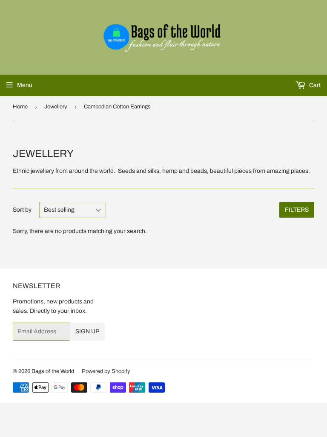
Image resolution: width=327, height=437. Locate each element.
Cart (314, 85)
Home (20, 107)
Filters (297, 210)
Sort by (22, 210)
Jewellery (55, 107)
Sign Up (87, 331)
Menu (24, 85)
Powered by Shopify (106, 371)
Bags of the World (53, 371)
